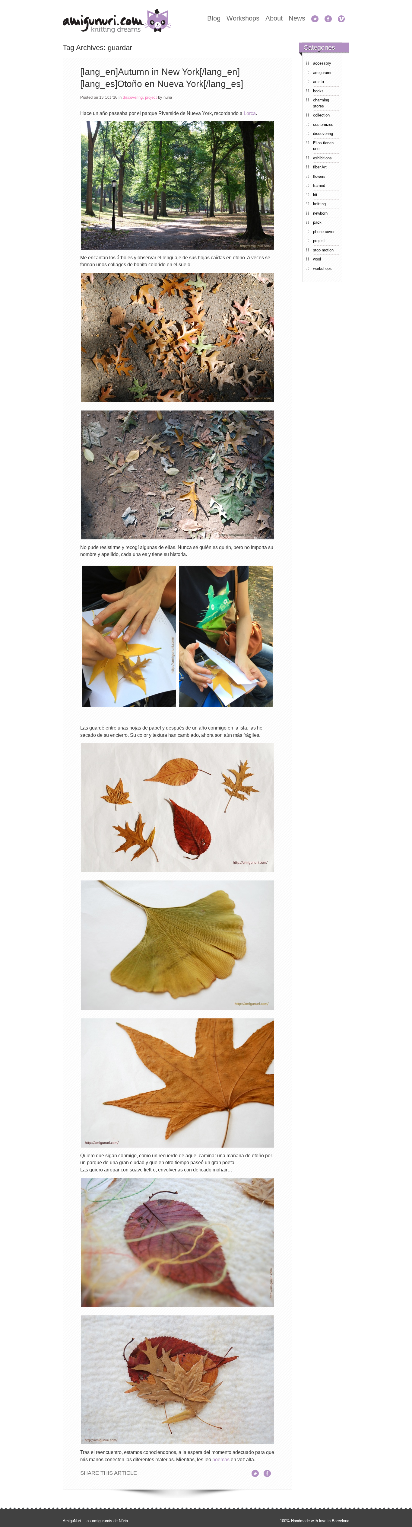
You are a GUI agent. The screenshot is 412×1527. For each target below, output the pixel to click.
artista (318, 81)
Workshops (243, 18)
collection (321, 115)
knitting (319, 204)
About (274, 18)
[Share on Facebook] (269, 1473)
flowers (319, 176)
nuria (167, 97)
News (297, 18)
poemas (221, 1459)
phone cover (323, 231)
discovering (133, 97)
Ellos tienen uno (323, 146)
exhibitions (322, 158)
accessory (322, 63)
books (318, 91)
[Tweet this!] (257, 1473)
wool (317, 259)
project (151, 97)
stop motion (323, 250)
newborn (320, 213)
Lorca (250, 113)
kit (315, 195)
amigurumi (322, 72)
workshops (322, 268)
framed (319, 185)
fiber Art (320, 167)
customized (323, 124)
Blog (213, 18)
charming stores (321, 103)
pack (317, 222)
